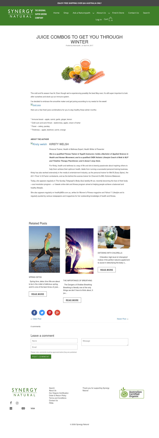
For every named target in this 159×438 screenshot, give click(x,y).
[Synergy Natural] (34, 313)
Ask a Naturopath (81, 12)
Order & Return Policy (57, 395)
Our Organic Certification (59, 393)
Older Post (37, 319)
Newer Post (121, 319)
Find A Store (118, 12)
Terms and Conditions (57, 398)
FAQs (51, 403)
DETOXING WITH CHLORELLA (110, 253)
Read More (37, 294)
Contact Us (133, 12)
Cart (108, 19)
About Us (101, 12)
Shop (66, 12)
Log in (99, 19)
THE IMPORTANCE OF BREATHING (77, 280)
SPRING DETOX (35, 277)
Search (146, 12)
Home (56, 12)
